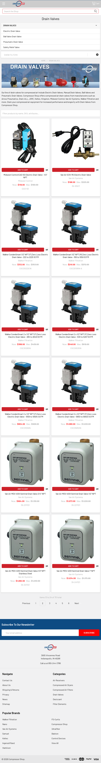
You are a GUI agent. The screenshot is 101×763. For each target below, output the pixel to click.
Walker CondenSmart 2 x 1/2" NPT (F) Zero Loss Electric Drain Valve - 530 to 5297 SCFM (75, 335)
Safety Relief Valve (11, 47)
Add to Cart (23, 170)
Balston (55, 733)
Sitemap (6, 704)
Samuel (5, 733)
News (4, 699)
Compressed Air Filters (63, 690)
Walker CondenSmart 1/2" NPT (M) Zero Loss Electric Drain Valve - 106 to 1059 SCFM (76, 255)
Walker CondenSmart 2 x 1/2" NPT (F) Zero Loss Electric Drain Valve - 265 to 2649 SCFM (25, 335)
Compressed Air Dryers (63, 685)
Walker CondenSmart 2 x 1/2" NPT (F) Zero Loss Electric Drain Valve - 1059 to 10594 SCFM (25, 415)
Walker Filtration (9, 719)
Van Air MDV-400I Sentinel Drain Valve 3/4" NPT (25, 493)
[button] (97, 55)
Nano (4, 724)
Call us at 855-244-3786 (50, 663)
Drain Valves (58, 694)
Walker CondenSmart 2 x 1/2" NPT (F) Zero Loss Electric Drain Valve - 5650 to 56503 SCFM (75, 415)
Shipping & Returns (10, 690)
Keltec (5, 738)
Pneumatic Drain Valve (13, 42)
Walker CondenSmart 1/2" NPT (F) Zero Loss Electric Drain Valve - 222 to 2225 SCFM (25, 255)
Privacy (5, 694)
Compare (47, 170)
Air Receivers (59, 680)
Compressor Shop (59, 724)
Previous (26, 603)
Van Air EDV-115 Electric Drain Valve (75, 174)
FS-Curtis (56, 719)
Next (77, 603)
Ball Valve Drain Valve (12, 36)
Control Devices (58, 738)
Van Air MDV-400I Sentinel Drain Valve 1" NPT (76, 571)
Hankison (6, 748)
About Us (6, 685)
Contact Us (7, 680)
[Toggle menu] (3, 3)
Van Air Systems (9, 729)
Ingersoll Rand (8, 743)
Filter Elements (59, 704)
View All (55, 743)
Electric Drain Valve (11, 31)
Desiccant (57, 699)
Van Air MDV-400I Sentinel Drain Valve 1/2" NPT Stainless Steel (25, 572)
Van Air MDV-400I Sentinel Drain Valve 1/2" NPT (76, 493)
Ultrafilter (56, 729)
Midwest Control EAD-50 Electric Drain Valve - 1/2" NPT (25, 176)
